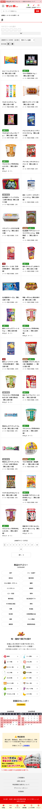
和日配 (11, 614)
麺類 (31, 583)
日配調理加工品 (31, 614)
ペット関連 (31, 619)
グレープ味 (29, 689)
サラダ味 (29, 672)
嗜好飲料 (31, 578)
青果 (10, 609)
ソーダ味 (29, 656)
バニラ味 (9, 672)
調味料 (31, 588)
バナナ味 (29, 694)
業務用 (11, 624)
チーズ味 (29, 678)
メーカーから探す (11, 15)
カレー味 (29, 683)
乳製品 (31, 609)
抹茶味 (28, 667)
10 (32, 545)
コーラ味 (9, 662)
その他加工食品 (10, 604)
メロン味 (9, 689)
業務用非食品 (31, 624)
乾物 (31, 593)
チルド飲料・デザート (10, 583)
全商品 (3, 15)
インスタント (11, 588)
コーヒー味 (10, 667)
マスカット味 (11, 694)
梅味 (8, 656)
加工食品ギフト (31, 598)
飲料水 (11, 578)
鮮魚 (31, 604)
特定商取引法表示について (21, 785)
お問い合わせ (21, 781)
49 (21, 549)
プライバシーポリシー (21, 788)
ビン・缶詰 (11, 593)
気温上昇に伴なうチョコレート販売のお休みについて (20, 1)
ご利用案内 (26, 746)
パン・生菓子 (31, 573)
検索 (37, 11)
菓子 (10, 573)
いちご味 (29, 662)
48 (37, 545)
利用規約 (21, 791)
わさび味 (9, 678)
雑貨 (10, 619)
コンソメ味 (10, 683)
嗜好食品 (10, 598)
